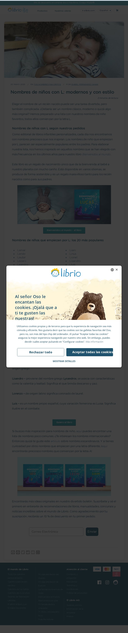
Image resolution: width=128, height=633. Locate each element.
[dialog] (64, 317)
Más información (94, 341)
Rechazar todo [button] (40, 352)
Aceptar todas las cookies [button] (92, 352)
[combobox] (112, 269)
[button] (64, 361)
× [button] (116, 269)
